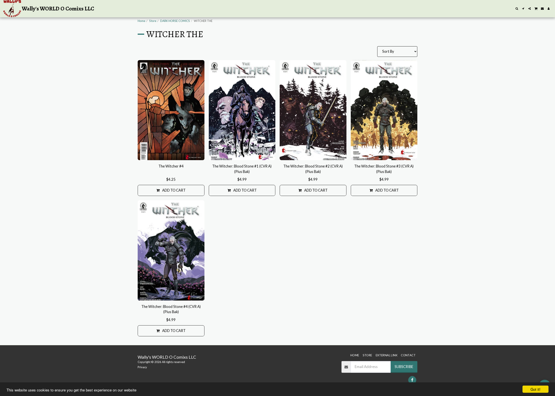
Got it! (535, 389)
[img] (171, 110)
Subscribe (404, 367)
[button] (517, 8)
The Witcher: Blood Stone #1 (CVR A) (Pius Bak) (242, 169)
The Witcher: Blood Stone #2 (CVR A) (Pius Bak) (313, 169)
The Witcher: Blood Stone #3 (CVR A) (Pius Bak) (384, 169)
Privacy (142, 367)
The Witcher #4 (171, 166)
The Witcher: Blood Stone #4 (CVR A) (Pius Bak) (171, 309)
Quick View (171, 154)
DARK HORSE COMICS (175, 21)
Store (152, 21)
